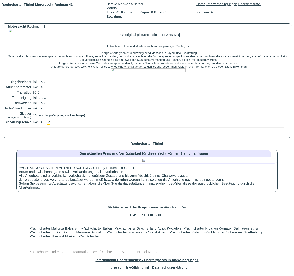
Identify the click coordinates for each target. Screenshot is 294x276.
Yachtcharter (90, 236)
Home (200, 4)
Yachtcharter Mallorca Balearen (54, 228)
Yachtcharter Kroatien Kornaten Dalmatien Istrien (222, 228)
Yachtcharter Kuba (185, 232)
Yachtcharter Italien (97, 228)
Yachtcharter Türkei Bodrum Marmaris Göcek (66, 232)
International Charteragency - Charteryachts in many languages (146, 260)
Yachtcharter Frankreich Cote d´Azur (136, 232)
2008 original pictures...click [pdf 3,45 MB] (148, 35)
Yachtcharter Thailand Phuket (53, 236)
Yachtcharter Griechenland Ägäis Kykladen (148, 228)
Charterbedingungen (221, 4)
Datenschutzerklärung (170, 267)
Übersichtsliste (249, 4)
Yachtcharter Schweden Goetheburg (234, 232)
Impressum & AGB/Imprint (127, 267)
